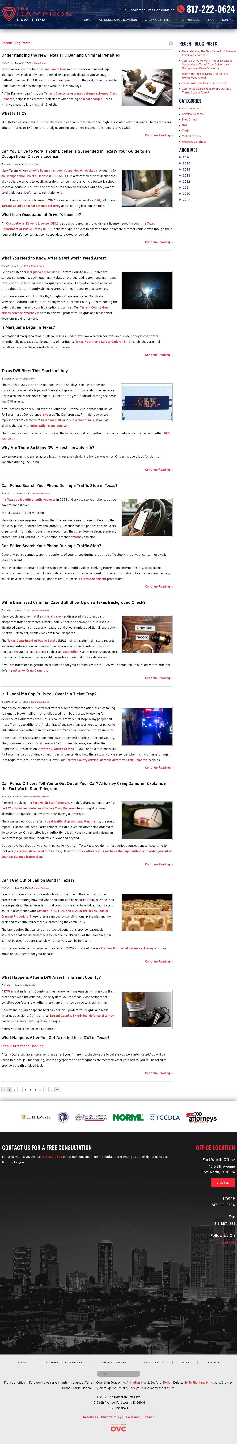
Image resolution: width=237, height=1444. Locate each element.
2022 (184, 182)
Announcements (40, 610)
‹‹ (4, 1089)
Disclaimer (132, 1417)
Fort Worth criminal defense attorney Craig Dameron (38, 809)
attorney (102, 94)
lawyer (46, 415)
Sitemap (148, 1417)
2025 (184, 164)
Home (87, 19)
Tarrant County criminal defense (24, 206)
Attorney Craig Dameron (118, 19)
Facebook (227, 1242)
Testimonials (189, 19)
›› (57, 1089)
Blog (210, 19)
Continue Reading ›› (159, 136)
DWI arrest (11, 992)
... (51, 1089)
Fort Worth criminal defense (120, 949)
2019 (184, 200)
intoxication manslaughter (49, 426)
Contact (228, 19)
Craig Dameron (36, 671)
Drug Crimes (40, 63)
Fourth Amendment (92, 579)
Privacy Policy (111, 1417)
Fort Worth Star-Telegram (51, 803)
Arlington (133, 1383)
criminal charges (90, 99)
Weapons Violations (194, 142)
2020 (184, 194)
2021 (184, 188)
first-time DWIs (52, 420)
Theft (185, 131)
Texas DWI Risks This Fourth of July (204, 83)
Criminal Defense (158, 19)
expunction (70, 652)
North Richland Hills (198, 1383)
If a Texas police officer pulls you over (28, 500)
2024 (184, 170)
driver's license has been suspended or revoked (62, 171)
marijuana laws (55, 69)
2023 (184, 176)
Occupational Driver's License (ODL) (32, 176)
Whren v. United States (57, 749)
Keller (167, 1383)
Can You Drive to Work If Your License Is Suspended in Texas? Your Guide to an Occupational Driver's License (207, 64)
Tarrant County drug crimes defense (69, 94)
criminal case (51, 617)
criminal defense (29, 851)
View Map (223, 1183)
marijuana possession (42, 272)
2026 (184, 157)
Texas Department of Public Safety (32, 641)
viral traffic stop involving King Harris (73, 822)
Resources (90, 1417)
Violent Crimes (191, 136)
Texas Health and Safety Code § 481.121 (103, 342)
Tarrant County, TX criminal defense (75, 1016)
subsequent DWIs (81, 420)
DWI (36, 164)
